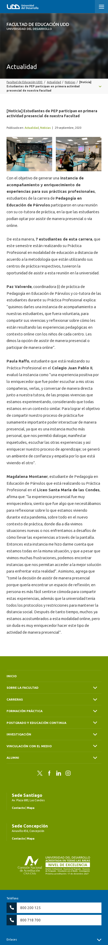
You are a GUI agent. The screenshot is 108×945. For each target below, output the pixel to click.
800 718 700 (30, 920)
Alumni (13, 757)
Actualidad (32, 127)
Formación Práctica (24, 711)
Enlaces (12, 939)
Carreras (15, 699)
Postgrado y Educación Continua (36, 722)
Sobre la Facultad (23, 687)
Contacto (18, 807)
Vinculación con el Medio (29, 746)
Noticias (45, 127)
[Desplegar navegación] (54, 86)
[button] (101, 6)
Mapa (30, 807)
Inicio (12, 676)
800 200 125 (30, 908)
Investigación (19, 734)
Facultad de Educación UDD (38, 26)
